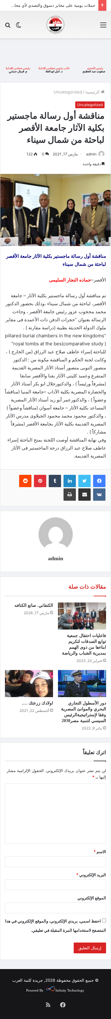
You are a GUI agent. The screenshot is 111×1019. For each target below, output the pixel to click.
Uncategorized (68, 91)
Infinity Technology (70, 990)
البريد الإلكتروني (91, 874)
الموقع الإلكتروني (91, 897)
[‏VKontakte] (99, 494)
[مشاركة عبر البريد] (84, 494)
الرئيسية (93, 91)
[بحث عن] (8, 27)
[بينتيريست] (40, 481)
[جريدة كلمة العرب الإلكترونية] (55, 24)
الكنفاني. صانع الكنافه (33, 605)
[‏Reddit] (25, 481)
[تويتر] (84, 481)
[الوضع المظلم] (18, 27)
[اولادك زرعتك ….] (29, 683)
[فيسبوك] (99, 481)
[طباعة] (70, 494)
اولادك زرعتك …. (37, 703)
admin (91, 154)
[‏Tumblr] (55, 481)
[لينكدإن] (70, 481)
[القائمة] (103, 27)
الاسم (99, 851)
